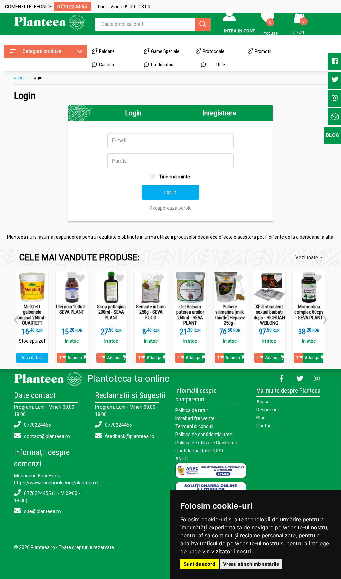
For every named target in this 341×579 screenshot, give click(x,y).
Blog (261, 417)
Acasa (263, 401)
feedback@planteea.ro (129, 436)
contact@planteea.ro (46, 436)
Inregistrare (219, 113)
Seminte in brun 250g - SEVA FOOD (151, 312)
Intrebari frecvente (195, 418)
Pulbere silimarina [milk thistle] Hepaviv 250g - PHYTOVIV (230, 318)
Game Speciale (165, 51)
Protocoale (213, 51)
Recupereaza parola (170, 208)
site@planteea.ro (42, 511)
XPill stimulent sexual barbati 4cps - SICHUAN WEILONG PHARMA (269, 318)
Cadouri (106, 65)
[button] (16, 317)
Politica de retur (191, 410)
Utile (220, 65)
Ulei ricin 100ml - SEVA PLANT (71, 309)
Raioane (107, 51)
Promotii (263, 51)
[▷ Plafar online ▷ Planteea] (49, 21)
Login (133, 113)
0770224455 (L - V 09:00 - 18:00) (47, 496)
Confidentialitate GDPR (199, 450)
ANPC (181, 458)
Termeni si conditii (194, 426)
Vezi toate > (308, 257)
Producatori (162, 65)
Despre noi (267, 409)
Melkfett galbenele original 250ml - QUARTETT (32, 315)
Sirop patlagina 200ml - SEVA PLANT (111, 312)
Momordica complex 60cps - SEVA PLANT (309, 312)
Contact (264, 425)
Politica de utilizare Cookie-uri (206, 442)
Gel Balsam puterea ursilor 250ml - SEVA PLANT (190, 315)
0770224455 (37, 425)
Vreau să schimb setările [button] (251, 564)
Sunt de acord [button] (199, 564)
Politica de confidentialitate (203, 434)
